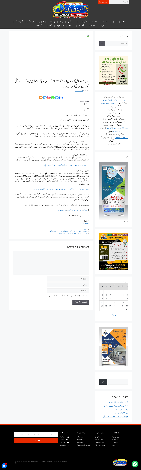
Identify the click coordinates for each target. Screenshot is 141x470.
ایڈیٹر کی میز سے (51, 21)
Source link (85, 224)
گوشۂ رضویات (60, 25)
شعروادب (102, 25)
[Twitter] (57, 97)
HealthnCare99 (121, 137)
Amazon (116, 131)
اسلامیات (94, 21)
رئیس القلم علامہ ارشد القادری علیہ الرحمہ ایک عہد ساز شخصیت (116, 406)
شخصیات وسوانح (19, 21)
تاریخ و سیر (41, 21)
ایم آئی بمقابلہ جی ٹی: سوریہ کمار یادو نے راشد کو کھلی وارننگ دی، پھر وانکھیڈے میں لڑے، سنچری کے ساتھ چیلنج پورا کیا (68, 231)
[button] (135, 464)
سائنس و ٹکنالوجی (83, 21)
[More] (41, 97)
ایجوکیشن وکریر (71, 21)
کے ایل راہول (79, 210)
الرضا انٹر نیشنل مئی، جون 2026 (121, 413)
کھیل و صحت (72, 25)
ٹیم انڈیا (64, 210)
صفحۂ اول (124, 21)
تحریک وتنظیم (30, 21)
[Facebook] (61, 97)
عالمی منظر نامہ (91, 25)
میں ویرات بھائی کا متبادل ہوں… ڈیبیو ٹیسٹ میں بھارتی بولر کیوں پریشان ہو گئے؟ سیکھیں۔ (72, 234)
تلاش (127, 378)
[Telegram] (45, 97)
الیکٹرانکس (49, 25)
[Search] (102, 43)
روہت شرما (73, 210)
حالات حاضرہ (104, 21)
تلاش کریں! (103, 2)
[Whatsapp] (53, 97)
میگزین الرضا (39, 25)
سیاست (61, 21)
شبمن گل (69, 210)
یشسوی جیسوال (60, 210)
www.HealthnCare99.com (114, 100)
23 (102, 302)
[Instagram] (49, 97)
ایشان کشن (85, 210)
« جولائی (114, 315)
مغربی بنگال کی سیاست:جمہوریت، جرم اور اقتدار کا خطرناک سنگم (115, 417)
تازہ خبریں (114, 21)
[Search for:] (116, 43)
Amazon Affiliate (108, 103)
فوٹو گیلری (81, 25)
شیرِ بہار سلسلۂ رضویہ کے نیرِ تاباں (121, 410)
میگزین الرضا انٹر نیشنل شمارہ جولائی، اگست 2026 (118, 402)
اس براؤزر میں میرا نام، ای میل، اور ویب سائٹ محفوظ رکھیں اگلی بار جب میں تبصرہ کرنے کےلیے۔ (67, 296)
